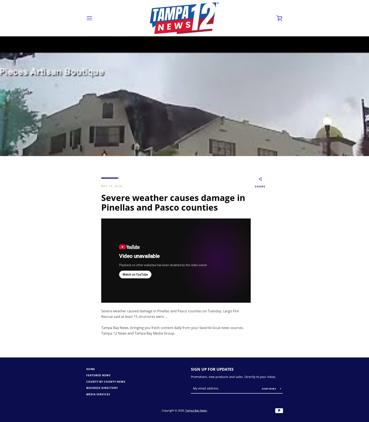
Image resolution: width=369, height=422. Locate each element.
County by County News (105, 382)
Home (90, 369)
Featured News (98, 375)
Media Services (98, 394)
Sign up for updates (212, 369)
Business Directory (102, 388)
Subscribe (269, 388)
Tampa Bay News (196, 410)
